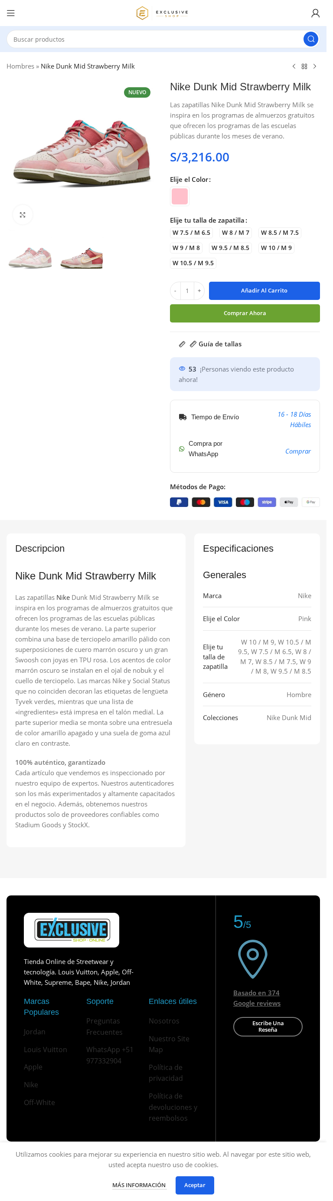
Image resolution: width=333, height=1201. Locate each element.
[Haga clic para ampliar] (23, 214)
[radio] (179, 196)
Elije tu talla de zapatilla (207, 220)
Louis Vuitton (45, 1049)
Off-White (39, 1102)
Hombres (20, 66)
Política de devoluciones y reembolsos (173, 1107)
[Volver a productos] (304, 67)
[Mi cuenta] (315, 13)
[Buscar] (311, 39)
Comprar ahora (245, 313)
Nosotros (164, 1021)
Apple (33, 1067)
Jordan (35, 1031)
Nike (63, 597)
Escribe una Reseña (268, 1026)
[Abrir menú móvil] (11, 13)
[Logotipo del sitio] (163, 12)
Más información (139, 1185)
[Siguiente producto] (315, 67)
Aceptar (195, 1185)
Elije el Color (189, 179)
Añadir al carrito (264, 290)
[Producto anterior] (294, 67)
